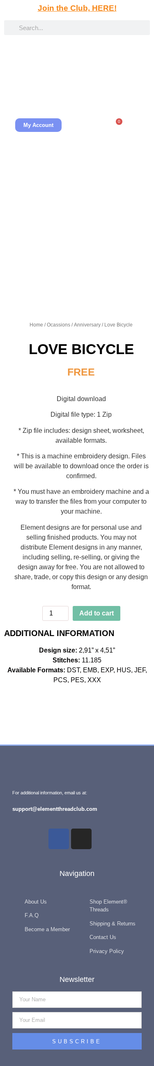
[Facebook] (58, 839)
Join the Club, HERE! (77, 8)
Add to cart (96, 613)
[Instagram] (81, 839)
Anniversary (87, 325)
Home (36, 325)
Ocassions (58, 325)
